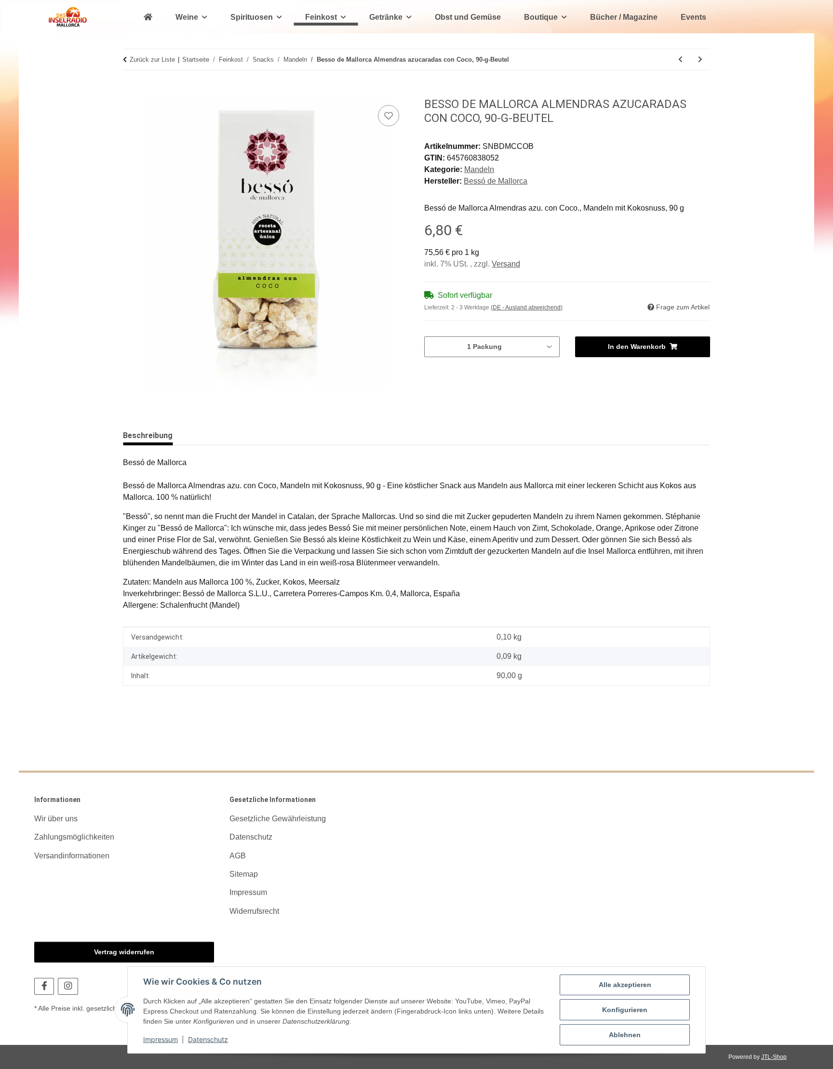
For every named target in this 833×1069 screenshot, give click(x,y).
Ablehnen (625, 1035)
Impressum (160, 1039)
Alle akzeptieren (625, 985)
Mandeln (479, 169)
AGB (237, 856)
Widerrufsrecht (254, 911)
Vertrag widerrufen (124, 952)
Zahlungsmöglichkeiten (74, 837)
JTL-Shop (774, 1057)
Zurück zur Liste (152, 59)
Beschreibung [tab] (148, 435)
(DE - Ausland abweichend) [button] (527, 307)
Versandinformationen (71, 856)
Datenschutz (208, 1039)
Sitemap (243, 874)
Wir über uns (56, 819)
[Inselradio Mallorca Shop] (68, 16)
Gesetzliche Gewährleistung (277, 819)
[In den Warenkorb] (130, 92)
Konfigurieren (624, 1010)
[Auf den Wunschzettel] (388, 115)
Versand (506, 264)
